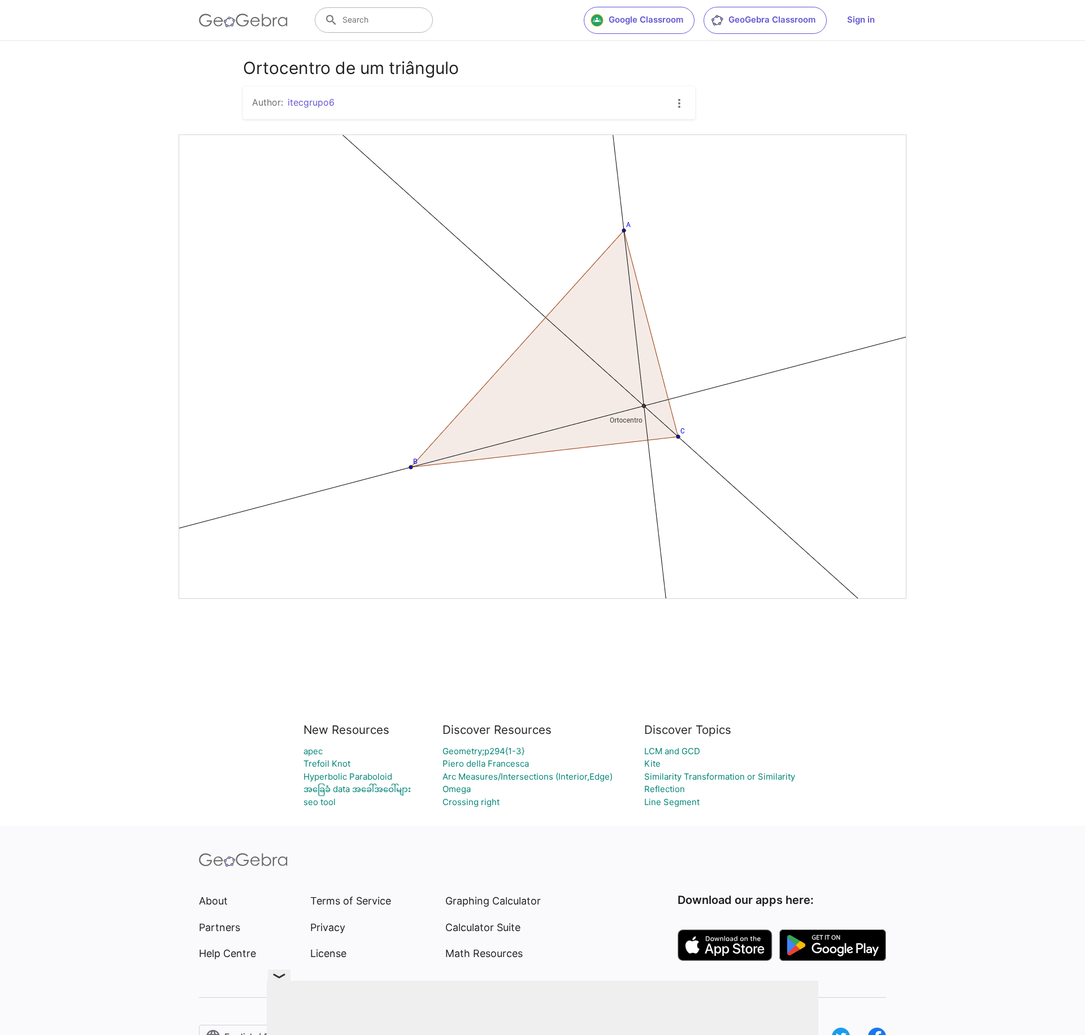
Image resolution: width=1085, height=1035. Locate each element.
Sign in (861, 19)
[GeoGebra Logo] (243, 20)
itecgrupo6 (311, 102)
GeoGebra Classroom (771, 19)
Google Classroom (646, 19)
